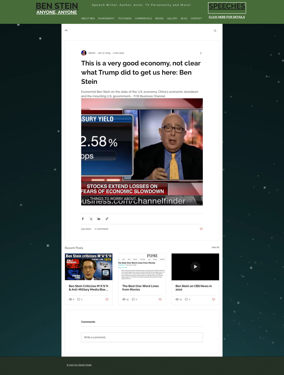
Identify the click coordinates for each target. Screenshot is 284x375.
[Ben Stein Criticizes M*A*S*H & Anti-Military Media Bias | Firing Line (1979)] (88, 267)
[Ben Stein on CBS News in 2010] (195, 267)
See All (215, 247)
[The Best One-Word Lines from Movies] (142, 267)
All (66, 30)
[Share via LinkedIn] (98, 218)
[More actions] (201, 53)
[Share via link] (106, 218)
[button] (215, 30)
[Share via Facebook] (82, 218)
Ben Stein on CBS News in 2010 (194, 287)
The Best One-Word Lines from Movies (140, 287)
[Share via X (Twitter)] (90, 218)
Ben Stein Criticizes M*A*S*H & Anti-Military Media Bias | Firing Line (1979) (88, 287)
